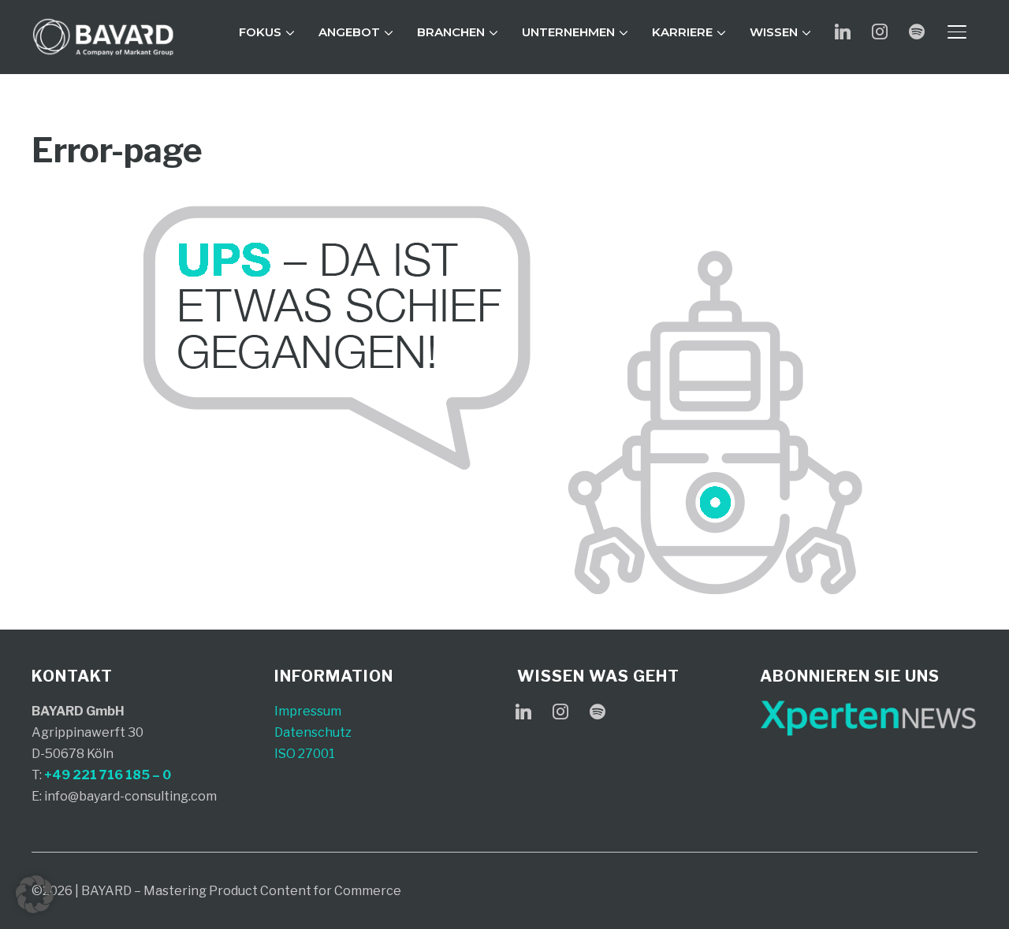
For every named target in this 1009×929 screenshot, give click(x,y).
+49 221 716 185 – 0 (107, 774)
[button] (34, 894)
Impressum (307, 711)
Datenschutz (313, 732)
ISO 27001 (304, 753)
